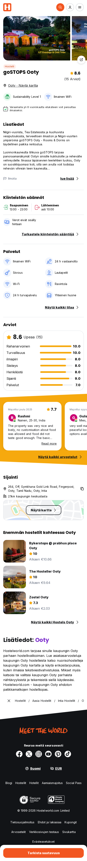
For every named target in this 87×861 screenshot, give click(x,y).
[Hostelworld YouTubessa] (48, 754)
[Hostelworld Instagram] (38, 754)
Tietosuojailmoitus (22, 822)
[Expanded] (9, 701)
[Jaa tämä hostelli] (81, 60)
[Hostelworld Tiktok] (68, 754)
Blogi (8, 783)
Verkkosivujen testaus (44, 832)
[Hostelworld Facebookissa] (19, 754)
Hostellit (20, 783)
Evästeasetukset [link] (43, 841)
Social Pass (74, 783)
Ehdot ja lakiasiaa (50, 822)
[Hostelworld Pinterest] (58, 754)
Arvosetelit (18, 832)
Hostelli (9, 66)
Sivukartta (69, 832)
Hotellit (34, 783)
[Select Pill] (60, 7)
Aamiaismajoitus (52, 783)
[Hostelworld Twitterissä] (29, 754)
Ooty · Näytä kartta (23, 85)
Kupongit (71, 822)
